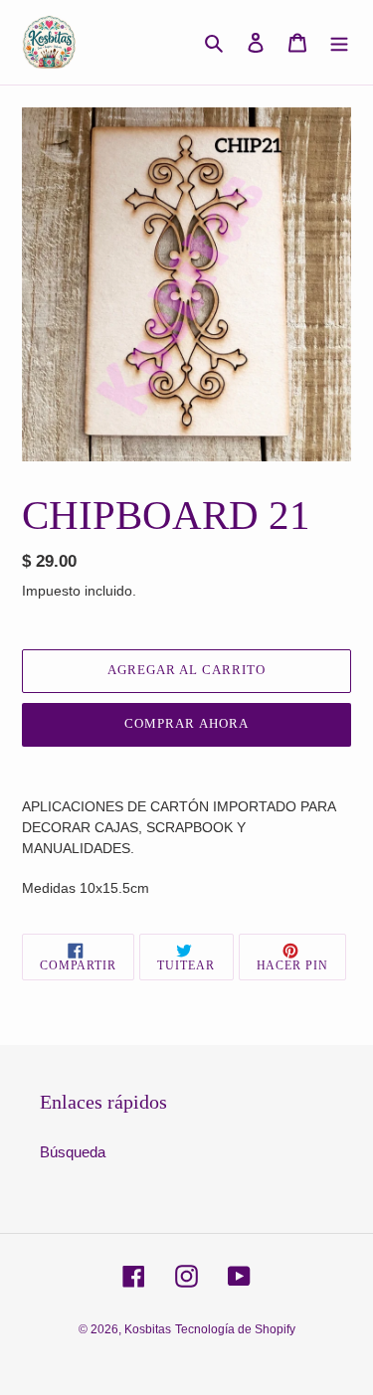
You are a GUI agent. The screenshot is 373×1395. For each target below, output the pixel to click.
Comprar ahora (186, 723)
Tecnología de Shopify (235, 1329)
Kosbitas (147, 1329)
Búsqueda (72, 1151)
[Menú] (339, 42)
